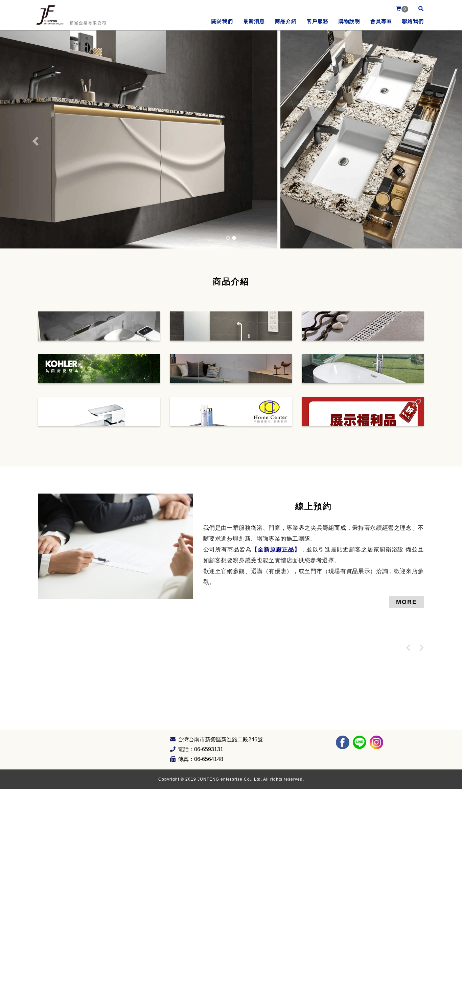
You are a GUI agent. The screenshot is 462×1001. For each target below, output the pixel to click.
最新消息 (254, 21)
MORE (406, 602)
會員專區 (381, 21)
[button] (34, 139)
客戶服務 (317, 21)
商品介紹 (286, 21)
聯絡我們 (413, 21)
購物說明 (349, 21)
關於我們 (222, 21)
